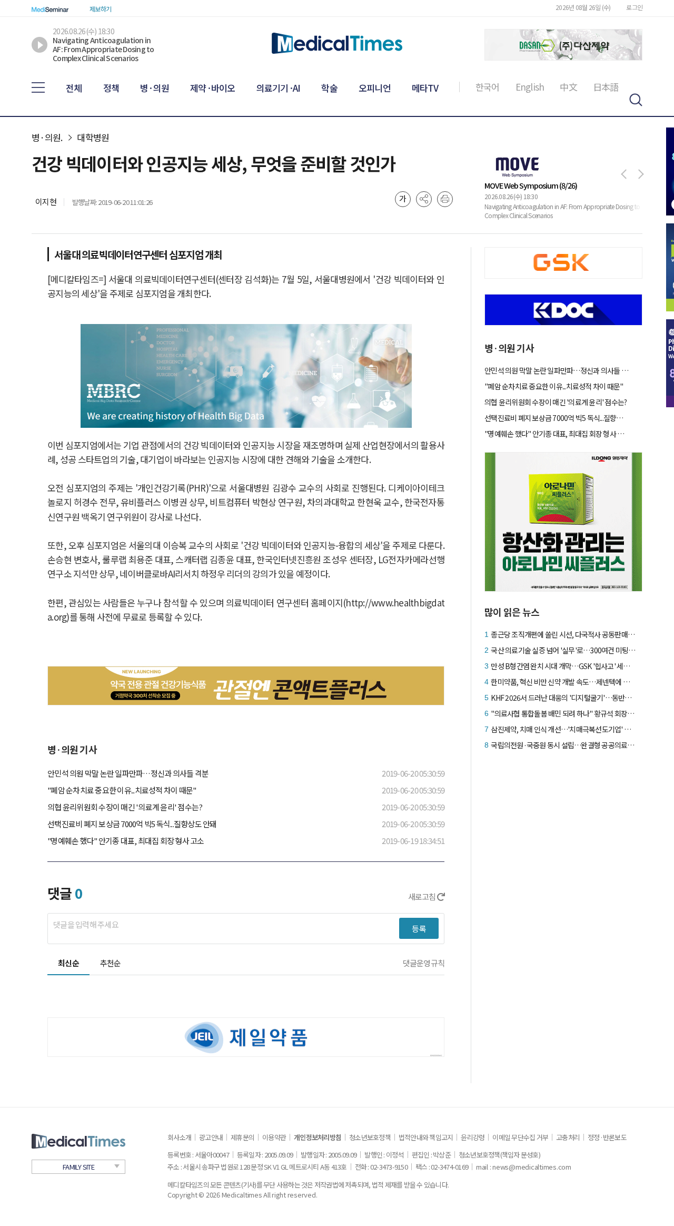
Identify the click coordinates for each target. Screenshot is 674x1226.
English (530, 87)
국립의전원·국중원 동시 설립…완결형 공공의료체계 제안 (563, 745)
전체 (74, 87)
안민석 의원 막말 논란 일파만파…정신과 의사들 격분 (128, 773)
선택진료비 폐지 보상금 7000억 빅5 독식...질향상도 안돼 (132, 823)
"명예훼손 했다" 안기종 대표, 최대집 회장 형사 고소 (125, 840)
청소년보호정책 (370, 1137)
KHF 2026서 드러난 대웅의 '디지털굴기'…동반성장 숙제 (563, 697)
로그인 (634, 7)
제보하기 (100, 8)
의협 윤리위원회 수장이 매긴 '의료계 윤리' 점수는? (124, 806)
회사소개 (179, 1137)
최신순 (68, 962)
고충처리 (568, 1137)
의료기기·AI (278, 87)
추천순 (110, 962)
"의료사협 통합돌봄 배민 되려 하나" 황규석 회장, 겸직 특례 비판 (563, 713)
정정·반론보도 (607, 1137)
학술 (329, 87)
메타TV (425, 87)
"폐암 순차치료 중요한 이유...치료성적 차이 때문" (121, 790)
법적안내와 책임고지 (426, 1137)
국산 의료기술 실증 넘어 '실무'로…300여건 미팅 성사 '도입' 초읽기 (563, 650)
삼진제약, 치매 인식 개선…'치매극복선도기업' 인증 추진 (563, 729)
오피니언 (375, 87)
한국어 (487, 87)
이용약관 (274, 1137)
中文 (568, 87)
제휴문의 (242, 1137)
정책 (111, 87)
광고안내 (211, 1137)
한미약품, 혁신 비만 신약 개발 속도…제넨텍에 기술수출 (563, 681)
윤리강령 (472, 1137)
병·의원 (154, 87)
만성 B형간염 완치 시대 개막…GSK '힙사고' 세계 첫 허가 (563, 666)
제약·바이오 (212, 87)
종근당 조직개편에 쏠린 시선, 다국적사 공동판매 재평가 (563, 634)
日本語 (606, 87)
